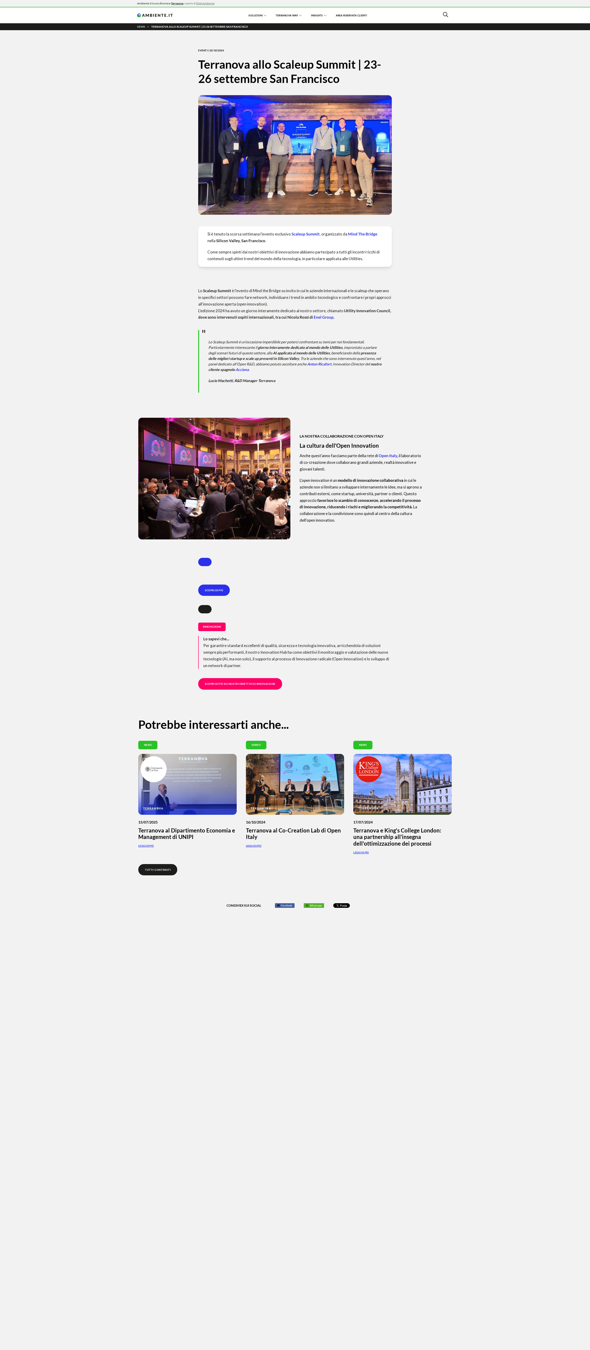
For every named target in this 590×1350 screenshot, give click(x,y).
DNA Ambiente (205, 3)
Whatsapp (316, 905)
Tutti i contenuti (158, 869)
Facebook (286, 905)
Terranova (177, 3)
